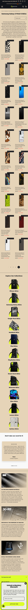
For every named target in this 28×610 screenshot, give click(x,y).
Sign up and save (5, 581)
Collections (6, 11)
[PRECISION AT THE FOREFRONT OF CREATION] (14, 513)
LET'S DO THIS (14, 604)
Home (2, 11)
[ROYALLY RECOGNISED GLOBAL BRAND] (14, 548)
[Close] (25, 583)
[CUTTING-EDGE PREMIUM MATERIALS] (14, 480)
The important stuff (6, 577)
